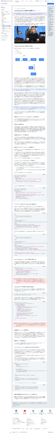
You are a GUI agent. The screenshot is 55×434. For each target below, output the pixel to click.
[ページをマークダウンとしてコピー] (38, 11)
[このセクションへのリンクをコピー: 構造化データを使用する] (26, 340)
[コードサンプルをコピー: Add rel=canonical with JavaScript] (44, 266)
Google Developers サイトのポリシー (33, 403)
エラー (17, 165)
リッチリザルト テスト (29, 352)
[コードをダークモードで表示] (43, 174)
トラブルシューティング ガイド (23, 14)
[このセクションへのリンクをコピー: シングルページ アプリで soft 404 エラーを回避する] (36, 160)
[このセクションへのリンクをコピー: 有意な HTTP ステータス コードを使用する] (35, 147)
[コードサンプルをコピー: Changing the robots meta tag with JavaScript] (44, 301)
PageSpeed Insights (43, 422)
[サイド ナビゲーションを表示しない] (10, 432)
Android (23, 428)
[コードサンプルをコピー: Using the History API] (44, 234)
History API (42, 208)
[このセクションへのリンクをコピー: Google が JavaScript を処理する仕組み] (34, 46)
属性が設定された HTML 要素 (32, 206)
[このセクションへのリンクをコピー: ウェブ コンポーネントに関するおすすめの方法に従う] (40, 347)
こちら (34, 158)
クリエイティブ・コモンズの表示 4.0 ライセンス (31, 402)
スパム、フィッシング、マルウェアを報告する (19, 422)
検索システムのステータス (30, 422)
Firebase (31, 428)
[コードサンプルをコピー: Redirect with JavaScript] (44, 174)
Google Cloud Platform (37, 428)
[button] (5, 7)
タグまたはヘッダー (19, 98)
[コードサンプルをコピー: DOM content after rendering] (44, 385)
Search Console (50, 3)
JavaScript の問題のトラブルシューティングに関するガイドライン (33, 139)
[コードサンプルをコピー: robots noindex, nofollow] (44, 293)
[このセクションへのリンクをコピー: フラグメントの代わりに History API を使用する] (37, 204)
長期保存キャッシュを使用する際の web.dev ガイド (24, 337)
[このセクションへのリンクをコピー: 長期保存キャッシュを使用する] (29, 330)
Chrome (27, 428)
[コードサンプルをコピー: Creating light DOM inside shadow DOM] (44, 362)
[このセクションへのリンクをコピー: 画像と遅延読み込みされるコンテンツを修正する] (38, 394)
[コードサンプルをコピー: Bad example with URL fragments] (44, 213)
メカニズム (37, 86)
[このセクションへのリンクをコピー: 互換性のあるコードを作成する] (29, 135)
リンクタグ (19, 126)
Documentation (4, 3)
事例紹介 (28, 425)
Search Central (9, 1)
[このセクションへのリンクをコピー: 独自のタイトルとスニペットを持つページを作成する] (40, 116)
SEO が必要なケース (29, 419)
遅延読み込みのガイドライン (28, 398)
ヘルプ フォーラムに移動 (16, 419)
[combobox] (39, 1)
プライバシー (17, 432)
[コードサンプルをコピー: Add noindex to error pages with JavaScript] (44, 187)
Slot (21, 360)
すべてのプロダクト (44, 428)
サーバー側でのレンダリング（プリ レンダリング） (32, 112)
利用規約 (14, 432)
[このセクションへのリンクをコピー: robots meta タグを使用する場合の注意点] (34, 286)
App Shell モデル (33, 94)
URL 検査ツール (37, 352)
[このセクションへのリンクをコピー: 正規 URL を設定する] (25, 124)
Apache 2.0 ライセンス (17, 403)
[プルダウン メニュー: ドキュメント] (20, 1)
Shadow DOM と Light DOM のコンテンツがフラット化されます (24, 350)
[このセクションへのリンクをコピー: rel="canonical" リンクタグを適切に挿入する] (37, 259)
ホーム (15, 8)
